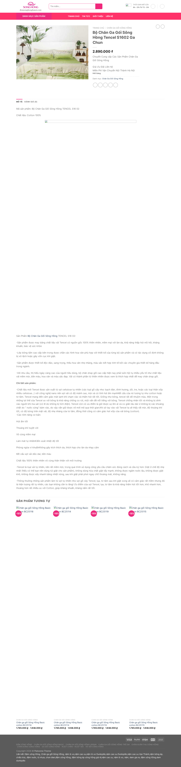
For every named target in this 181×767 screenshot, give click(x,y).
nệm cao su (80, 754)
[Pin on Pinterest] (110, 85)
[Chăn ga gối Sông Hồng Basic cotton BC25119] (108, 611)
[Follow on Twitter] (159, 16)
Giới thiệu (98, 16)
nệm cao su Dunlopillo (116, 754)
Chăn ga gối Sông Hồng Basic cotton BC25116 (30, 723)
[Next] (164, 620)
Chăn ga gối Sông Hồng (52, 754)
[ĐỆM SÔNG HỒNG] (30, 6)
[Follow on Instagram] (155, 16)
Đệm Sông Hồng (24, 744)
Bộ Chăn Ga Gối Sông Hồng (42, 335)
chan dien (50, 757)
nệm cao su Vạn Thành (138, 754)
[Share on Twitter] (100, 85)
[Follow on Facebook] (152, 16)
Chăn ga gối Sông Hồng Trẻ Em (114, 744)
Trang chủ (98, 28)
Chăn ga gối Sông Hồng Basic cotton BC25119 (105, 723)
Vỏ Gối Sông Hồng (95, 747)
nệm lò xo (69, 754)
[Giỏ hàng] (162, 6)
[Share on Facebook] (95, 85)
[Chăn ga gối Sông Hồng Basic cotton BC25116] (33, 611)
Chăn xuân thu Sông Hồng (145, 744)
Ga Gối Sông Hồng (51, 747)
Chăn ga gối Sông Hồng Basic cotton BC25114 (68, 723)
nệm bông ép (156, 754)
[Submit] (99, 6)
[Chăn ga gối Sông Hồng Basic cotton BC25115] (146, 611)
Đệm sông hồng (32, 754)
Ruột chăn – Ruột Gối (73, 747)
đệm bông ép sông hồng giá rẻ (86, 757)
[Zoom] (20, 76)
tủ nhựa (41, 757)
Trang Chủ (73, 16)
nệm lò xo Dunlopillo (96, 754)
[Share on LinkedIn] (115, 85)
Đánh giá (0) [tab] (30, 102)
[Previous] (16, 620)
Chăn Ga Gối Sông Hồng (119, 28)
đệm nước (31, 757)
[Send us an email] (163, 16)
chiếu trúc (21, 757)
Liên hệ (109, 16)
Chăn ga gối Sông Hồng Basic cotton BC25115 (143, 723)
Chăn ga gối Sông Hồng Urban (81, 744)
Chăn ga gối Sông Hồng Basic (49, 744)
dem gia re (135, 757)
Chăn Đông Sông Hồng (28, 747)
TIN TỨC (86, 16)
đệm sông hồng (63, 757)
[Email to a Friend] (105, 85)
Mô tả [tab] (19, 102)
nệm (126, 757)
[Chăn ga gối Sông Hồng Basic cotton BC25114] (71, 611)
